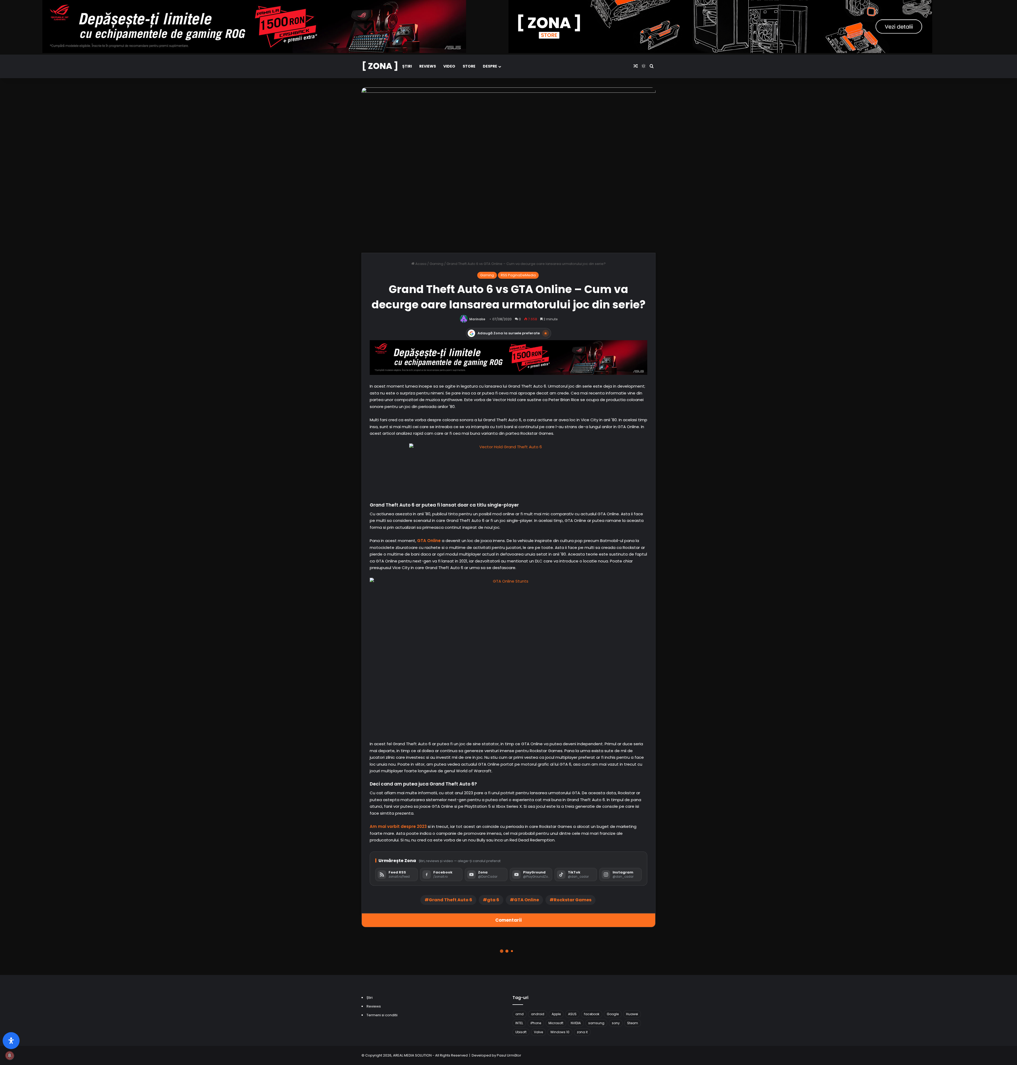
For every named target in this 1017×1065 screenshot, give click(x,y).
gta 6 (493, 900)
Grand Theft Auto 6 (450, 900)
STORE (469, 66)
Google (613, 1014)
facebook (591, 1014)
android (537, 1014)
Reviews (427, 66)
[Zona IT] (380, 66)
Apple (556, 1014)
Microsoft (555, 1023)
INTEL (519, 1023)
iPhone (535, 1023)
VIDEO (449, 66)
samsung (596, 1023)
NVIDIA (576, 1023)
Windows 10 (559, 1032)
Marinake (477, 319)
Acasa (420, 263)
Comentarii (508, 920)
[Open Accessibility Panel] (11, 1040)
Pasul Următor (509, 1055)
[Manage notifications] (9, 1055)
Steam (632, 1023)
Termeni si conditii (382, 1015)
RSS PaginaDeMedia (518, 275)
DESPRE (490, 66)
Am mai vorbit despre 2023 (398, 826)
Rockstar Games (572, 900)
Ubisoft (521, 1032)
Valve (538, 1032)
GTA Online (429, 540)
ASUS (572, 1014)
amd (519, 1014)
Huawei (632, 1014)
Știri (407, 66)
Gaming (436, 263)
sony (616, 1023)
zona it (582, 1032)
